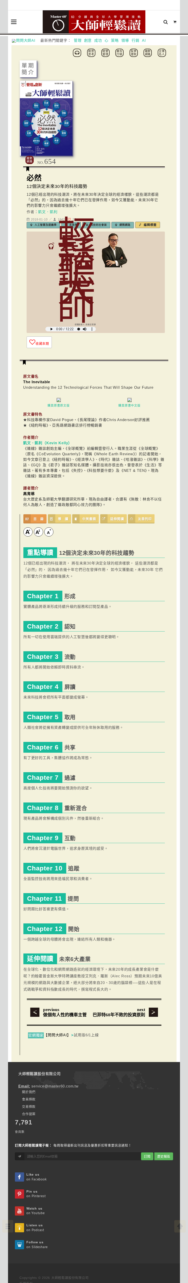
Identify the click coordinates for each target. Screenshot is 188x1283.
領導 (125, 40)
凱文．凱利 (47, 212)
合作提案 (29, 1114)
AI (144, 40)
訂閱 (147, 1156)
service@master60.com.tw (54, 1086)
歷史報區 (163, 1156)
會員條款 (29, 1099)
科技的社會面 (98, 225)
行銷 (135, 40)
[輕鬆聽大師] (78, 52)
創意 (88, 40)
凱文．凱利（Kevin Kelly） (47, 443)
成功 (98, 40)
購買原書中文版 (129, 405)
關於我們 (29, 1092)
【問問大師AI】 (57, 1035)
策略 (115, 40)
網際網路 (124, 225)
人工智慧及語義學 (45, 225)
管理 (78, 40)
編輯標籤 (150, 224)
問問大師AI (27, 40)
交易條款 (29, 1106)
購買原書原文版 (58, 405)
